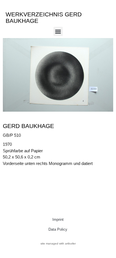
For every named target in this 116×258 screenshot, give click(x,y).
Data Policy (57, 229)
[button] (58, 31)
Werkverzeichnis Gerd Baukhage (44, 17)
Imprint (58, 219)
